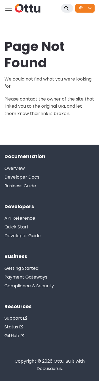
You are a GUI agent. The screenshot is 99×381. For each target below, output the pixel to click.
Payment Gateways (25, 277)
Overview (14, 168)
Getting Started (21, 268)
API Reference (19, 218)
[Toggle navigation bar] (8, 8)
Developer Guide (22, 236)
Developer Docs (21, 177)
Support (13, 318)
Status (11, 327)
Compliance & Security (29, 286)
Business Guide (20, 186)
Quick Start (16, 227)
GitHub (11, 336)
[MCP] (85, 8)
